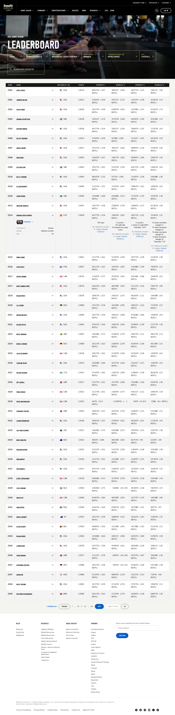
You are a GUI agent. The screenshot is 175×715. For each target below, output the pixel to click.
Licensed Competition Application (49, 653)
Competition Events (59, 10)
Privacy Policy (39, 710)
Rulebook (19, 629)
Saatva (93, 644)
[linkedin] (153, 710)
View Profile (27, 222)
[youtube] (149, 710)
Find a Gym (70, 635)
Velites (93, 635)
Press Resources (47, 638)
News (84, 10)
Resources (94, 10)
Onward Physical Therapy (100, 662)
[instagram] (145, 710)
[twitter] (140, 710)
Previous (64, 607)
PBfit (92, 650)
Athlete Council (46, 644)
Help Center (45, 657)
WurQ (93, 674)
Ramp (93, 671)
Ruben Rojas (95, 692)
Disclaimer (64, 710)
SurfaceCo (95, 659)
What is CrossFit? (72, 629)
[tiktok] (158, 710)
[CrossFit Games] (8, 7)
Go (125, 607)
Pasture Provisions (97, 653)
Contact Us (45, 660)
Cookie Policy (52, 710)
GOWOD (94, 656)
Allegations (20, 635)
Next (99, 607)
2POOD (93, 641)
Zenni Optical (95, 647)
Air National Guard (97, 629)
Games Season (26, 10)
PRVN (93, 665)
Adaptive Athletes (47, 629)
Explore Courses (72, 638)
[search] (156, 10)
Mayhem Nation (96, 677)
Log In (166, 10)
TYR (92, 686)
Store (109, 10)
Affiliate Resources (47, 635)
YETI (92, 638)
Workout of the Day (72, 632)
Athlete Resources (47, 632)
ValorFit (93, 683)
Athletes (75, 10)
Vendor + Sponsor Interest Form (50, 648)
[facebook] (136, 710)
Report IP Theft (88, 710)
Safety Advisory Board (49, 641)
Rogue (93, 632)
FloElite (93, 689)
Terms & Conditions (23, 710)
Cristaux (94, 668)
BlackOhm (94, 680)
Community (41, 10)
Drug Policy (20, 632)
